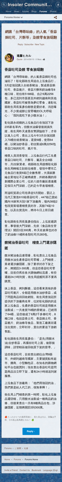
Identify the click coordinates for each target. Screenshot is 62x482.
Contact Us (25, 470)
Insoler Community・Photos (31, 4)
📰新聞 (18, 448)
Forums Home (12, 17)
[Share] (55, 17)
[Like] (44, 59)
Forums (8, 448)
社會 (26, 448)
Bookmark (36, 470)
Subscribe (28, 44)
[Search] (4, 4)
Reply (20, 44)
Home (7, 459)
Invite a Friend (11, 470)
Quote (19, 59)
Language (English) (52, 470)
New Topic (39, 44)
